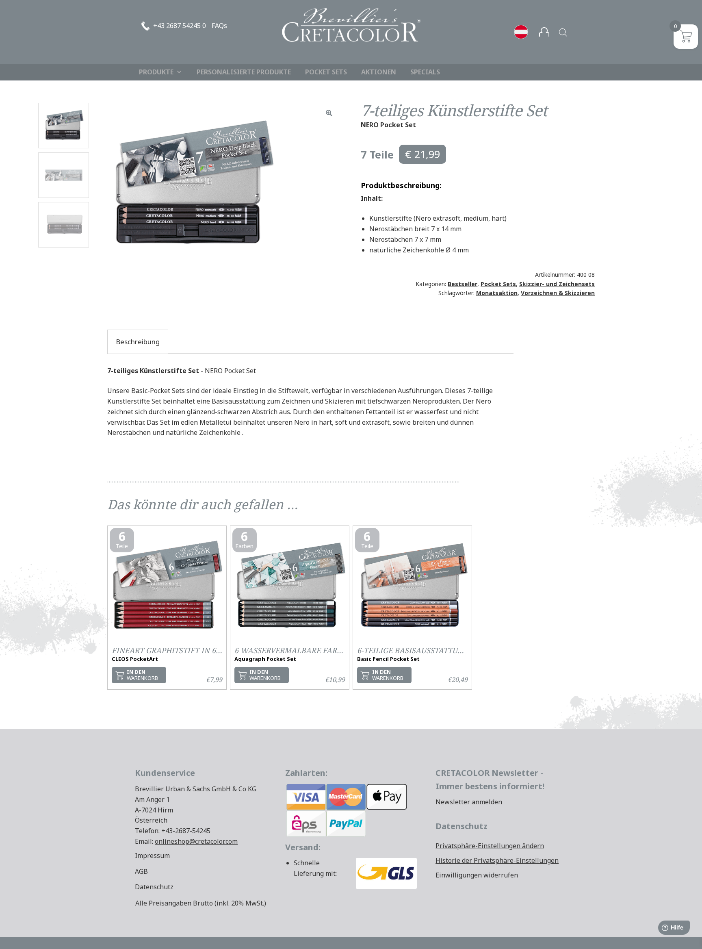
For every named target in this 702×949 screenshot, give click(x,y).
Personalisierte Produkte (244, 71)
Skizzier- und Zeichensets (557, 284)
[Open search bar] (563, 32)
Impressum (152, 855)
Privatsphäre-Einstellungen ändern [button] (490, 845)
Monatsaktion (497, 293)
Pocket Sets (326, 71)
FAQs (219, 25)
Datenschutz (154, 886)
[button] (329, 112)
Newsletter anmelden (469, 801)
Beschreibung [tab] (138, 341)
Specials (425, 71)
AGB (141, 871)
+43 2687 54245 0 (179, 25)
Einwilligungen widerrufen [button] (477, 875)
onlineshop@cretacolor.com (196, 841)
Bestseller (462, 284)
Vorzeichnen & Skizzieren (558, 293)
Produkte (156, 71)
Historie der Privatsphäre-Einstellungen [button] (497, 860)
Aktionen (378, 71)
